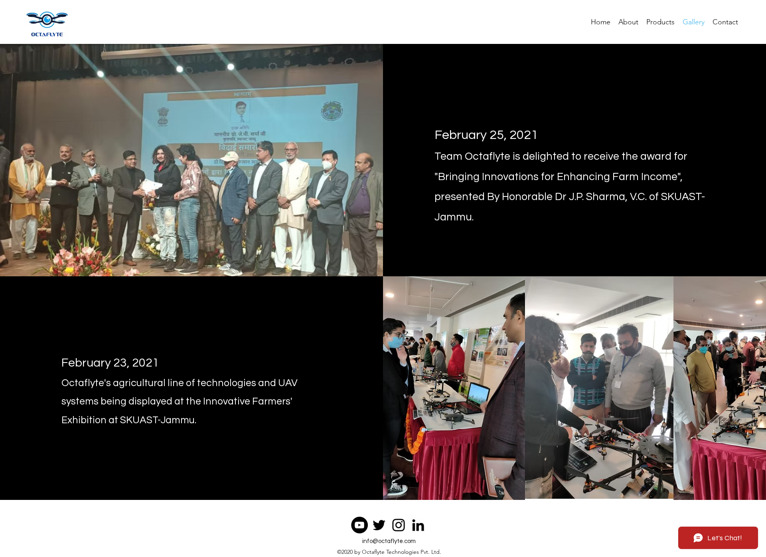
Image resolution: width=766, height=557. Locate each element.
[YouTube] (359, 525)
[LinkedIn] (418, 525)
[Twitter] (379, 525)
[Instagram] (398, 525)
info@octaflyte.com (389, 541)
